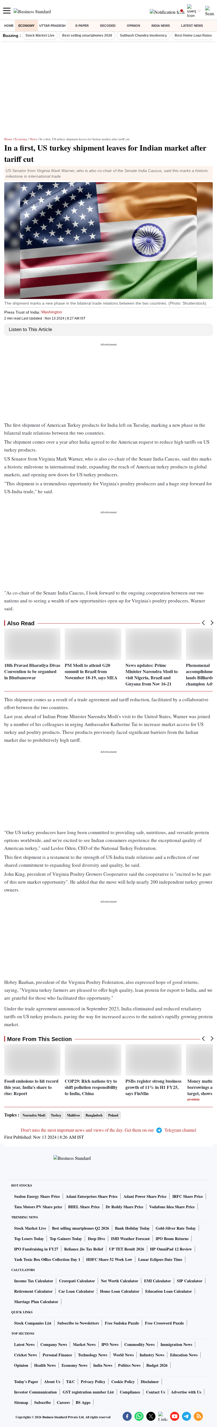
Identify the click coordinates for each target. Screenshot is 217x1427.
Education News (184, 1355)
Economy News (74, 1365)
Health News (45, 1365)
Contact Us (155, 1392)
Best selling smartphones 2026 (87, 35)
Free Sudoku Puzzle (122, 1323)
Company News (53, 1344)
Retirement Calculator (33, 1291)
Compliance (130, 1392)
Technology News (92, 1355)
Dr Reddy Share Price (124, 1207)
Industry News (152, 1355)
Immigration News (176, 1344)
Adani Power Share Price (144, 1196)
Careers (63, 1402)
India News (160, 25)
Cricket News (25, 1355)
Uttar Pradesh (52, 25)
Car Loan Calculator (76, 1291)
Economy (26, 25)
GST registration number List (88, 1392)
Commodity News (139, 1344)
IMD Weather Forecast (130, 1238)
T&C (70, 1381)
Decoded (108, 25)
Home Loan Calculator (119, 1291)
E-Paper (82, 25)
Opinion (133, 25)
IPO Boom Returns (172, 1238)
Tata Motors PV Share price (38, 1207)
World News (123, 1355)
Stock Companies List (32, 1323)
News (33, 139)
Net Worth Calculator (119, 1281)
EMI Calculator (157, 1281)
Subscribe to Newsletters (78, 1323)
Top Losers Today (29, 1238)
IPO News (109, 1344)
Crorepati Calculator (77, 1281)
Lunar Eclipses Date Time (160, 1259)
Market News (84, 1344)
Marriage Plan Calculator (36, 1302)
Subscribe (42, 1402)
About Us (52, 1381)
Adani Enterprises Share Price (92, 1196)
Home (9, 25)
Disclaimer (150, 1381)
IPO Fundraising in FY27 (36, 1249)
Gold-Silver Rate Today (176, 1228)
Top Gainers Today (66, 1238)
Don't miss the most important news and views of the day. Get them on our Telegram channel (108, 1130)
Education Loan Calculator (168, 1291)
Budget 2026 (157, 1365)
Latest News (192, 25)
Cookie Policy (123, 1381)
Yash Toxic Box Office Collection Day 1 (47, 1259)
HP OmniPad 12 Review (171, 1249)
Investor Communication (35, 1392)
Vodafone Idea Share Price (172, 1207)
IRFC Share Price (187, 1196)
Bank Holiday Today (132, 1228)
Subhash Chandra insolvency (143, 35)
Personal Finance (57, 1355)
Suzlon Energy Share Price (37, 1196)
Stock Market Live (40, 35)
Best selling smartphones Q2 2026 (80, 1228)
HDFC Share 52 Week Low (109, 1259)
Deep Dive (96, 1238)
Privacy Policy (93, 1381)
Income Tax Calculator (33, 1281)
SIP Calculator (189, 1281)
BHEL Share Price (84, 1207)
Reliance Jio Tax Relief (83, 1249)
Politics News (129, 1365)
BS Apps (83, 1402)
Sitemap (21, 1402)
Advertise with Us (186, 1392)
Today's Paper (26, 1381)
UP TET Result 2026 (126, 1249)
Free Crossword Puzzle (164, 1323)
